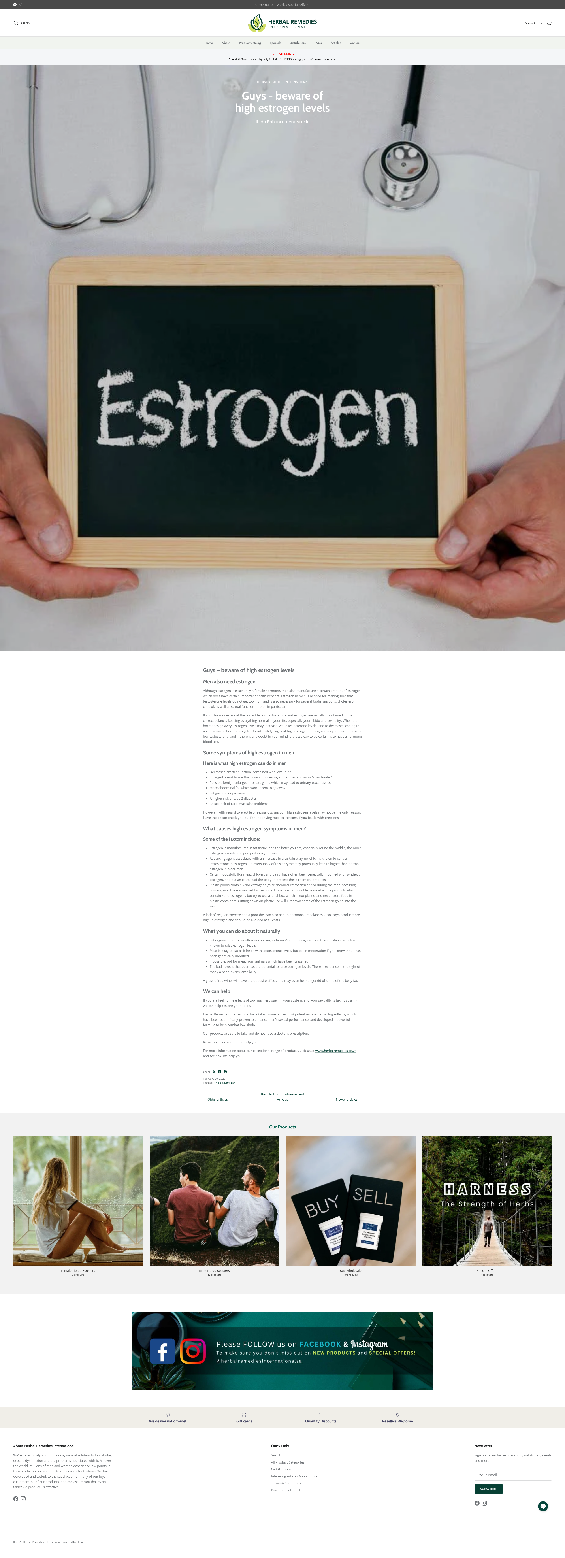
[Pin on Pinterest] (225, 1071)
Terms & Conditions (286, 1483)
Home (209, 43)
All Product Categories (287, 1462)
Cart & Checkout (283, 1469)
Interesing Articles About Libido (294, 1476)
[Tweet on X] (214, 1071)
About (226, 43)
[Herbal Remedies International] (282, 23)
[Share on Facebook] (219, 1071)
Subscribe (488, 1489)
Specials (275, 43)
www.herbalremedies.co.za (335, 1050)
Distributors (298, 43)
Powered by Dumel (285, 1490)
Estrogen (229, 1083)
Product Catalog (250, 43)
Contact (355, 43)
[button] (543, 1506)
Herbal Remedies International (41, 1542)
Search (276, 1455)
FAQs (318, 43)
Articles (336, 43)
